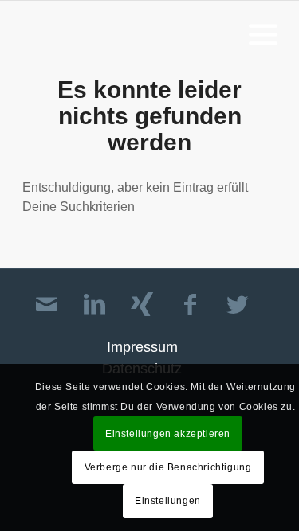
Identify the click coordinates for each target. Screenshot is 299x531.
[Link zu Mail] (46, 305)
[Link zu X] (238, 305)
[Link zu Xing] (142, 305)
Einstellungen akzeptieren (167, 433)
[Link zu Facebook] (190, 305)
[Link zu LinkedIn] (94, 305)
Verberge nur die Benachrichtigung (168, 467)
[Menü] (260, 33)
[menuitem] (260, 33)
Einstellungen (168, 500)
